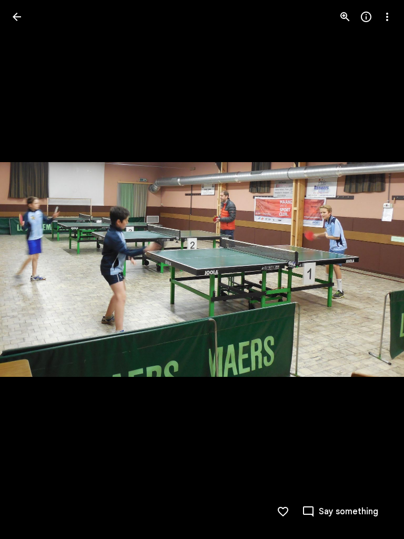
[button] (374, 269)
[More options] (387, 16)
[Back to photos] (16, 16)
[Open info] (366, 16)
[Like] (283, 511)
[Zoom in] (345, 16)
